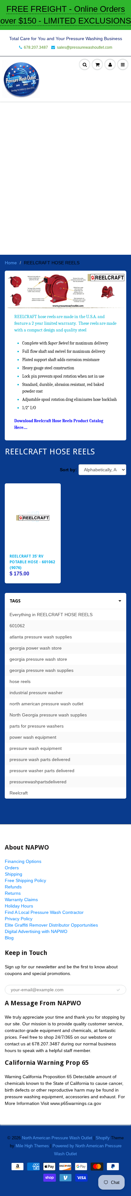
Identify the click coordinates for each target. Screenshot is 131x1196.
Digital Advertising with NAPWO (36, 931)
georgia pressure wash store (38, 659)
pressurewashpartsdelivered (38, 781)
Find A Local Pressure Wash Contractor (44, 912)
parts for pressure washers (37, 726)
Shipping (13, 874)
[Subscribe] (118, 990)
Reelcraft (19, 792)
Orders (12, 867)
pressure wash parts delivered (40, 759)
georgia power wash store (36, 648)
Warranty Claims (21, 899)
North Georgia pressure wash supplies (48, 714)
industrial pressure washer (36, 692)
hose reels (20, 681)
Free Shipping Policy (25, 880)
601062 (17, 625)
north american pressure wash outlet (46, 703)
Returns (13, 893)
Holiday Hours (19, 905)
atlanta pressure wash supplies (41, 636)
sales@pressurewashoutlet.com (84, 47)
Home (11, 262)
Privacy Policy (18, 918)
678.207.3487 (36, 47)
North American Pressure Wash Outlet (57, 1137)
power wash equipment (33, 737)
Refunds (13, 886)
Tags (15, 600)
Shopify (103, 1137)
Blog (9, 937)
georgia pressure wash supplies (41, 670)
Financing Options (23, 861)
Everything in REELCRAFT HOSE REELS (51, 614)
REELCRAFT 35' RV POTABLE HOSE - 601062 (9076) (32, 562)
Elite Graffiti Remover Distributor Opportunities (51, 925)
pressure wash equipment (36, 748)
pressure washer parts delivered (42, 770)
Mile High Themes (32, 1145)
